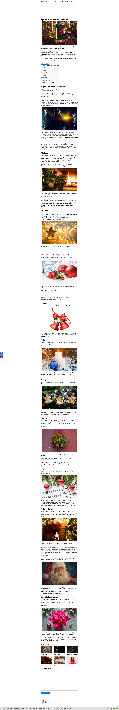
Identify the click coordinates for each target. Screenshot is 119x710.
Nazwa (42, 681)
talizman (43, 426)
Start (51, 1)
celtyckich (67, 420)
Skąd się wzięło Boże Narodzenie (50, 65)
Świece (44, 74)
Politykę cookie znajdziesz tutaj (48, 708)
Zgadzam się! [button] (115, 708)
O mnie (42, 700)
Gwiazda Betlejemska (48, 82)
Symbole (55, 1)
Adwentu (71, 257)
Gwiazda (44, 69)
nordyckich (67, 155)
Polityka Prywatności (45, 701)
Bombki (45, 70)
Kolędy (44, 79)
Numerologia (72, 1)
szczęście (64, 454)
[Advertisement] (59, 9)
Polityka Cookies (44, 702)
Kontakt (42, 703)
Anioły (44, 75)
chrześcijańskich (71, 47)
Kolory (66, 1)
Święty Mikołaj (46, 80)
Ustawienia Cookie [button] (109, 708)
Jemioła (44, 77)
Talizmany (61, 1)
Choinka (44, 67)
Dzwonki (44, 72)
